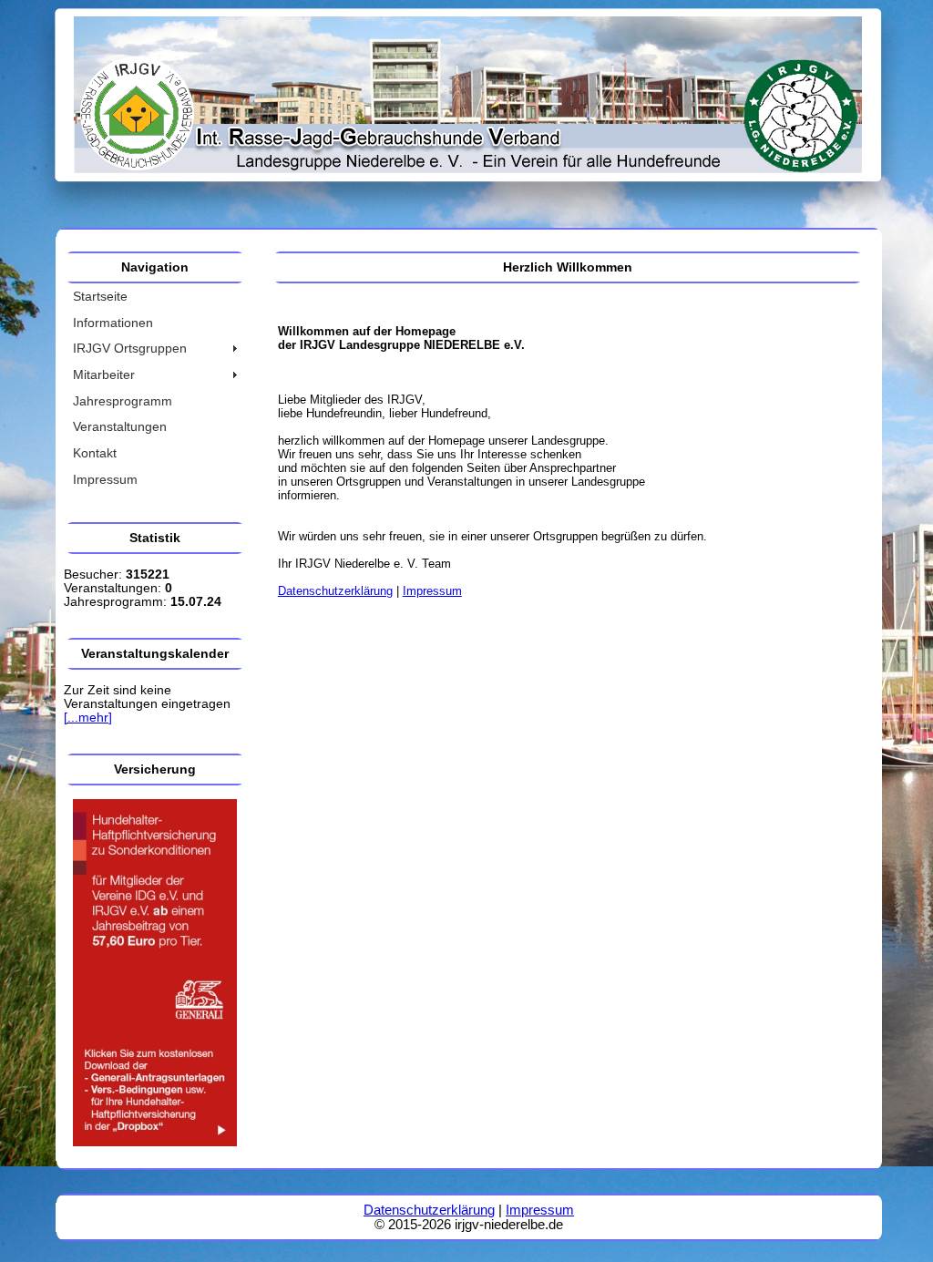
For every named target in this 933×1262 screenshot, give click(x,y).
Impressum (105, 480)
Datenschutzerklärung (335, 591)
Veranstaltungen (120, 427)
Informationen (113, 323)
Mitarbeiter (104, 375)
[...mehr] (88, 717)
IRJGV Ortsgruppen (130, 348)
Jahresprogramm (122, 401)
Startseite (100, 296)
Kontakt (95, 453)
